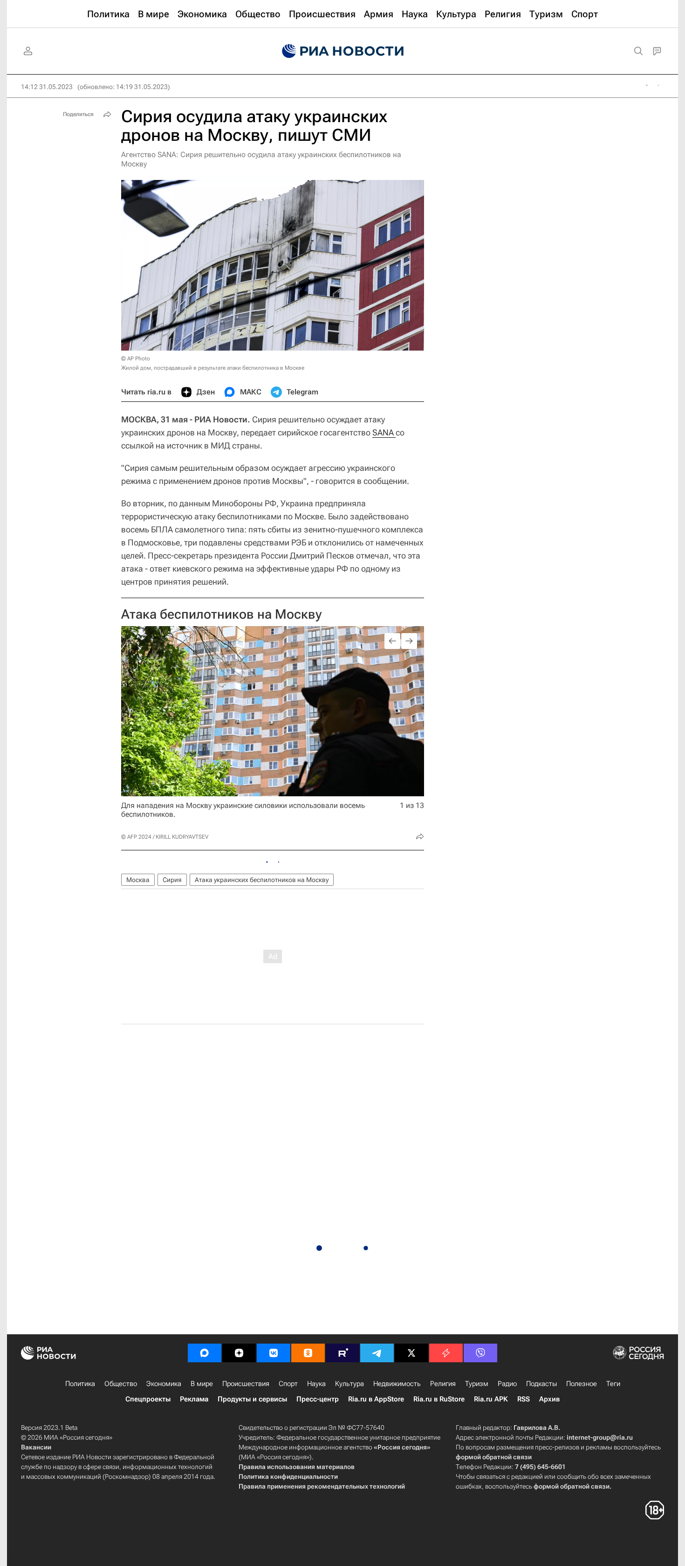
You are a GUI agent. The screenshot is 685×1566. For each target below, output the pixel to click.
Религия (443, 1384)
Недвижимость (397, 1384)
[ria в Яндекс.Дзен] (239, 1353)
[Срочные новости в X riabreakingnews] (446, 1353)
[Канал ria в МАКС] (204, 1353)
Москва (138, 879)
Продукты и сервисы (252, 1399)
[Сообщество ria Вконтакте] (273, 1353)
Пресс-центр (317, 1399)
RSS (523, 1399)
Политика (80, 1384)
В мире (202, 1384)
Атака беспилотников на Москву (221, 614)
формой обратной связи (494, 1457)
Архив (549, 1399)
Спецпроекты (148, 1399)
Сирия (172, 879)
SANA (384, 432)
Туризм (476, 1384)
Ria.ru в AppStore (376, 1399)
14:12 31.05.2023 (47, 86)
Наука (316, 1384)
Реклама (194, 1399)
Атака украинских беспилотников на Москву (262, 879)
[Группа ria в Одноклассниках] (308, 1353)
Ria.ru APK (491, 1399)
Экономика (163, 1384)
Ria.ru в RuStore (439, 1399)
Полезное (581, 1384)
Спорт (288, 1384)
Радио (507, 1384)
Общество (120, 1384)
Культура (349, 1384)
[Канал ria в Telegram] (377, 1353)
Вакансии (36, 1447)
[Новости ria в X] (411, 1353)
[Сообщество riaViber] (480, 1353)
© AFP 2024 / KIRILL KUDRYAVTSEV (164, 837)
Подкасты (541, 1384)
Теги (613, 1384)
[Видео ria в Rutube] (342, 1353)
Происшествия (245, 1384)
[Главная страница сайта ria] (342, 51)
